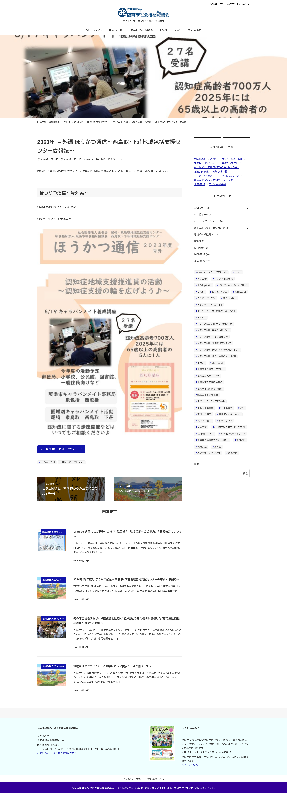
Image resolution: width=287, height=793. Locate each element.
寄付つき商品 (204, 414)
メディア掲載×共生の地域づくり (213, 330)
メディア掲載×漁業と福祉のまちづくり (216, 356)
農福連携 (232, 452)
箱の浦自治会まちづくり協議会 (213, 440)
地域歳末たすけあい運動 (209, 388)
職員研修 (199, 247)
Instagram (243, 4)
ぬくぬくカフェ (219, 291)
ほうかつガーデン (206, 298)
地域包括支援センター (112, 159)
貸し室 (214, 4)
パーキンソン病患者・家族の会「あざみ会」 (216, 167)
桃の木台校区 (204, 420)
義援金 (197, 241)
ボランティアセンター (205, 175)
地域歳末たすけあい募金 (209, 382)
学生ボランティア (230, 175)
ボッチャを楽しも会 (232, 158)
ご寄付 (200, 291)
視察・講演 (152, 778)
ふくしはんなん (190, 765)
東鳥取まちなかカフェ (230, 414)
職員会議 (202, 446)
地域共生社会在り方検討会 (211, 369)
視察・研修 (199, 254)
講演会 (214, 158)
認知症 (217, 446)
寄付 (242, 407)
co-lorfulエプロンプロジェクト (212, 272)
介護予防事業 (201, 171)
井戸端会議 (218, 362)
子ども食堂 (226, 407)
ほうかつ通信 (48, 462)
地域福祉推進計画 (204, 234)
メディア (228, 180)
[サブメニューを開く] (247, 208)
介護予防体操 (220, 171)
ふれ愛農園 (240, 291)
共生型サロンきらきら (206, 163)
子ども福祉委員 (217, 184)
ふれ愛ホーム (201, 214)
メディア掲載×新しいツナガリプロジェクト (218, 349)
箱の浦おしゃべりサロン (233, 433)
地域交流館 (200, 158)
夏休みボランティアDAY (207, 180)
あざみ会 (202, 278)
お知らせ (199, 207)
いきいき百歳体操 (223, 278)
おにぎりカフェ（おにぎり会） (233, 285)
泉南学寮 (202, 427)
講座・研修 (199, 184)
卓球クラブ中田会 (231, 163)
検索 (196, 464)
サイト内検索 (227, 4)
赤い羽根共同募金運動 (208, 452)
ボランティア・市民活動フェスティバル (216, 311)
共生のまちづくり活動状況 (208, 227)
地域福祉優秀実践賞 (207, 394)
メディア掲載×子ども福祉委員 (212, 336)
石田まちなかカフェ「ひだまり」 (229, 427)
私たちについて (205, 433)
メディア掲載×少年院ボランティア (214, 343)
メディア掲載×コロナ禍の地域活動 (214, 323)
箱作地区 (240, 440)
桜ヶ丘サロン (225, 420)
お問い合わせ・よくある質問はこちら (57, 753)
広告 (161, 778)
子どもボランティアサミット (211, 401)
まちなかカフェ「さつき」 (209, 304)
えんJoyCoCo (204, 285)
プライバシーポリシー (133, 778)
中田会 (200, 362)
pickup (238, 272)
